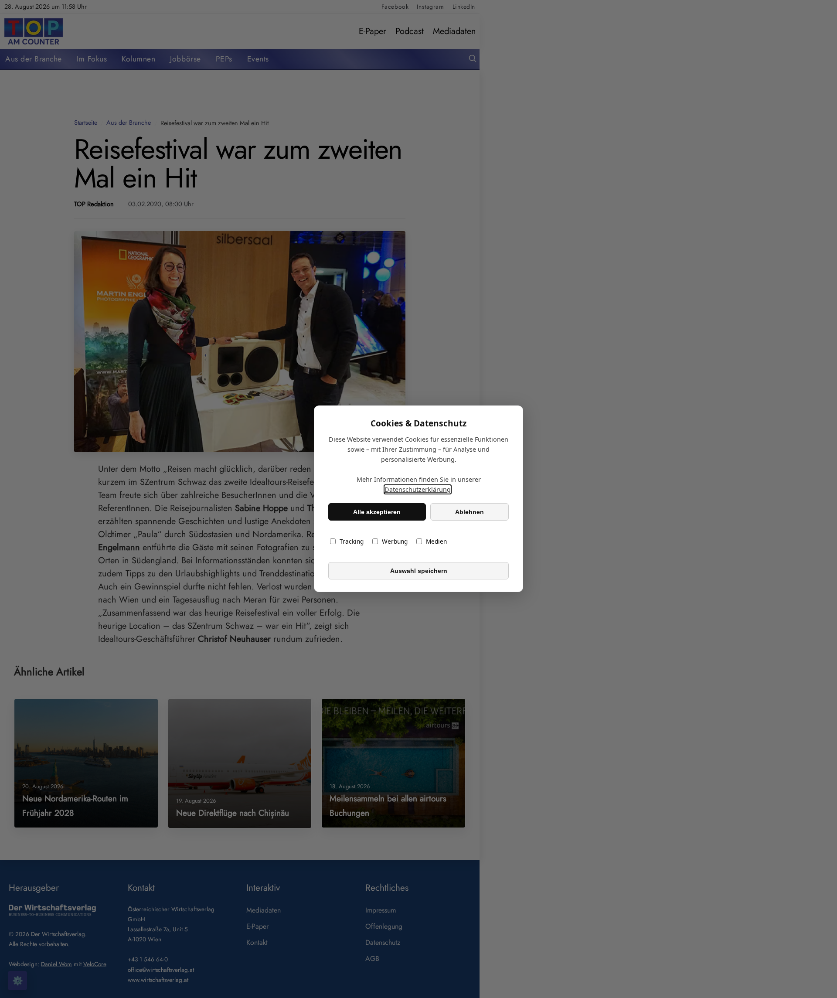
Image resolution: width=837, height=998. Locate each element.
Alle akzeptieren (377, 511)
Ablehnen (469, 511)
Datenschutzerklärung (417, 490)
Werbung (395, 542)
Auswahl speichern (418, 570)
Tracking (352, 542)
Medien (436, 542)
